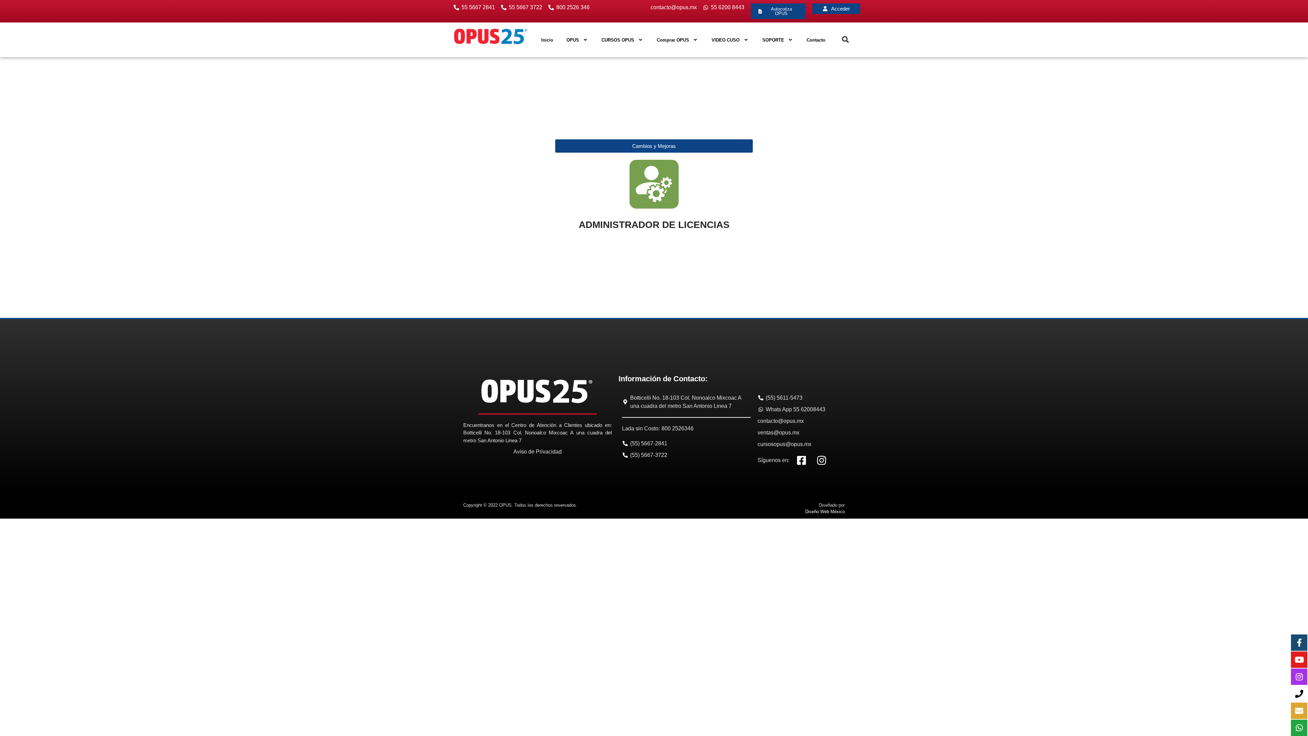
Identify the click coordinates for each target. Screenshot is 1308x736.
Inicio (547, 40)
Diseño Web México (825, 511)
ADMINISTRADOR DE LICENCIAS (654, 224)
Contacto (816, 40)
